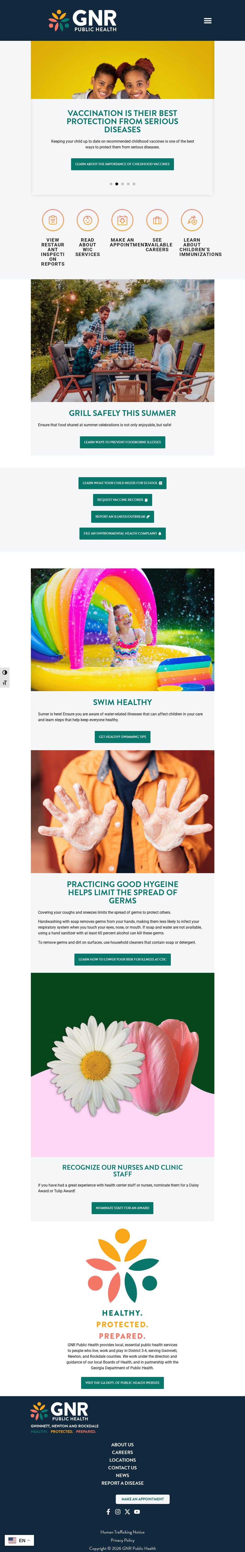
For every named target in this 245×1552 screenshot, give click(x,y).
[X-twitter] (127, 1512)
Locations (122, 1460)
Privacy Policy (122, 1540)
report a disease (122, 1483)
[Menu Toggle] (208, 20)
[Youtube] (137, 1512)
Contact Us (122, 1467)
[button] (111, 184)
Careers (122, 1452)
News (122, 1475)
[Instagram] (118, 1512)
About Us (122, 1444)
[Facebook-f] (108, 1512)
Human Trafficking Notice (122, 1532)
